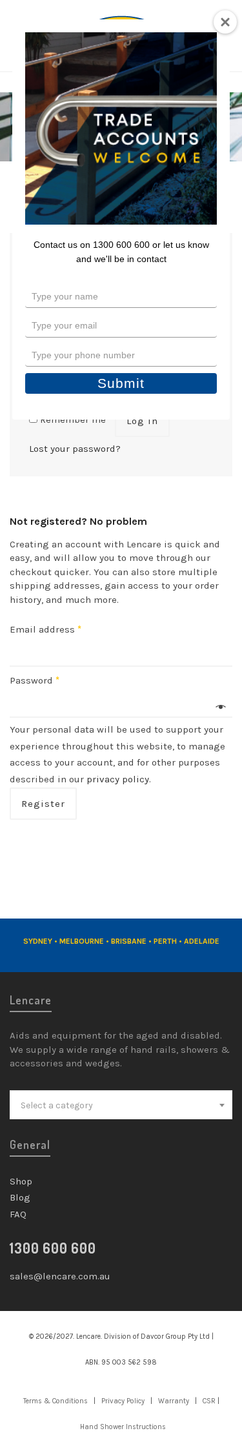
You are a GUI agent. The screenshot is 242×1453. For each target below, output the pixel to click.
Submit (121, 383)
